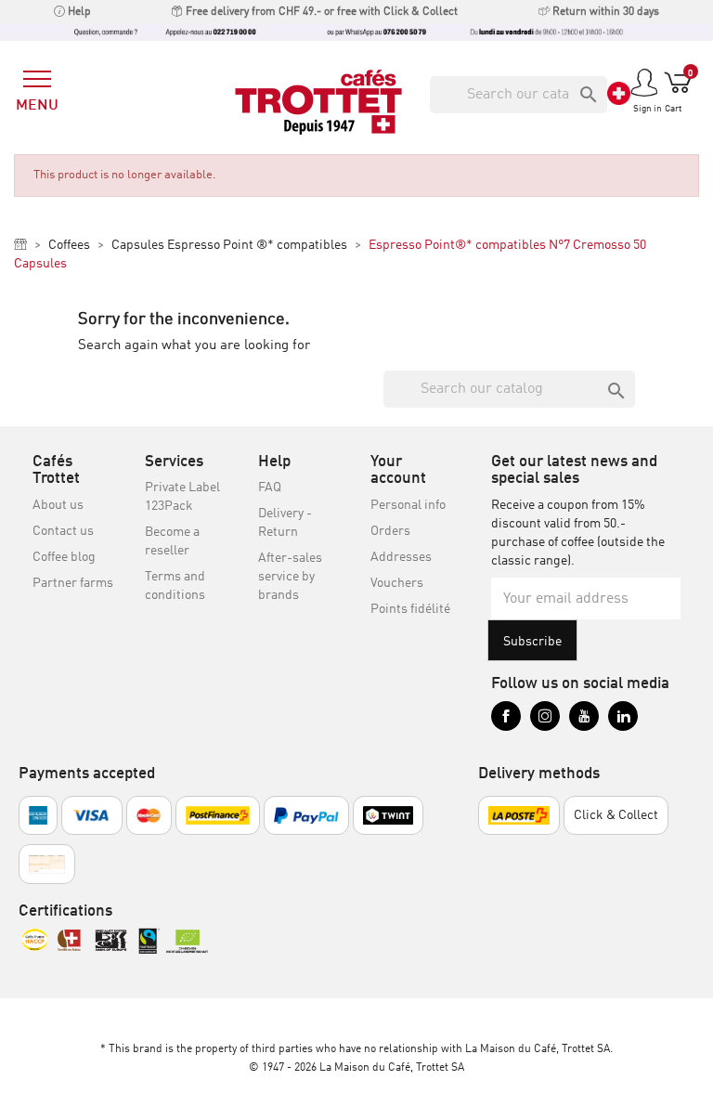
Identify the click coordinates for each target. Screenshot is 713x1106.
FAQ (269, 487)
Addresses (401, 557)
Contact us (63, 531)
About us (58, 505)
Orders (390, 531)
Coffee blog (64, 557)
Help (78, 12)
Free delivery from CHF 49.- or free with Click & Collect (320, 12)
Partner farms (72, 583)
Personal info (408, 505)
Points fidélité (410, 609)
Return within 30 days (604, 12)
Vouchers (396, 583)
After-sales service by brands (290, 577)
